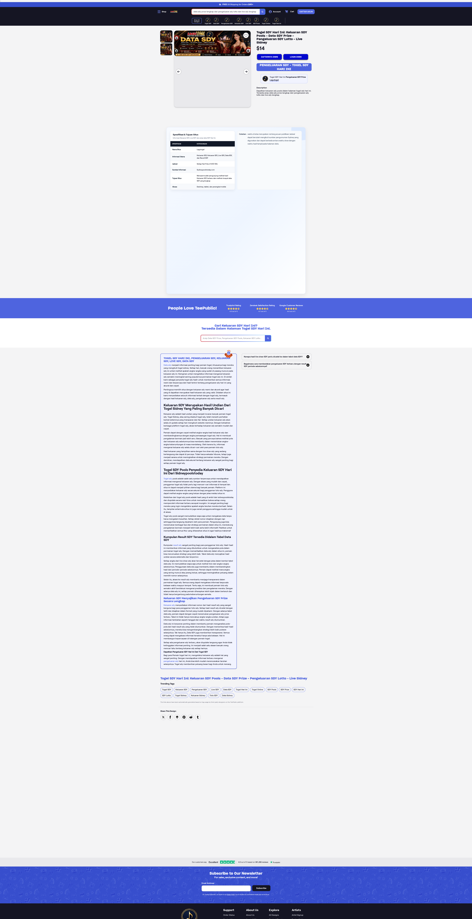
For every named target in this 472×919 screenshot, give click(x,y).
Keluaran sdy (169, 605)
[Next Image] (246, 71)
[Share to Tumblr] (198, 717)
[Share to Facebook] (170, 717)
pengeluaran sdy (171, 661)
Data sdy (167, 365)
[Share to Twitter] (163, 717)
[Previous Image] (178, 71)
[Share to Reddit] (191, 717)
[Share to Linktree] (177, 717)
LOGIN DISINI (296, 57)
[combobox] (226, 12)
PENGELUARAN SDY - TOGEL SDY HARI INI (284, 67)
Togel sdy (168, 479)
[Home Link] (174, 11)
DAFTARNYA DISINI (269, 57)
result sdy (177, 545)
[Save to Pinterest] (184, 717)
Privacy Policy (231, 894)
